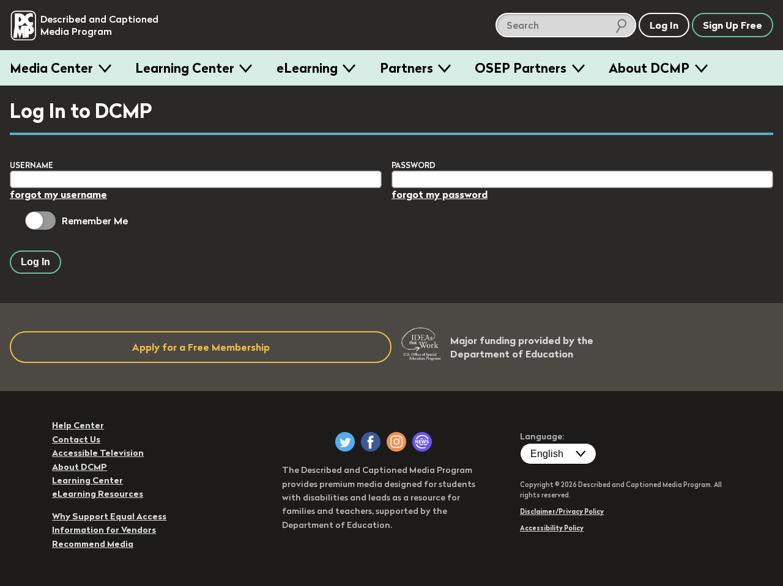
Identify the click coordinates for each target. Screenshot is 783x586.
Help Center (78, 425)
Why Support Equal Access (109, 516)
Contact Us (76, 439)
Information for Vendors (104, 529)
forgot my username (58, 194)
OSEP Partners (520, 68)
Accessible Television (98, 452)
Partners (406, 68)
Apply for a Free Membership (201, 347)
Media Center (51, 68)
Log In (35, 262)
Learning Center (184, 68)
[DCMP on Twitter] (345, 442)
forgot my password (440, 194)
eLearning (307, 68)
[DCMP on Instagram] (396, 442)
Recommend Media (92, 543)
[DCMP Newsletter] (422, 442)
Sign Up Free (732, 25)
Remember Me (95, 220)
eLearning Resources (97, 493)
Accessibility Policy (552, 528)
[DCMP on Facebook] (370, 442)
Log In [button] (664, 25)
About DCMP (649, 68)
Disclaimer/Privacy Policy (562, 511)
